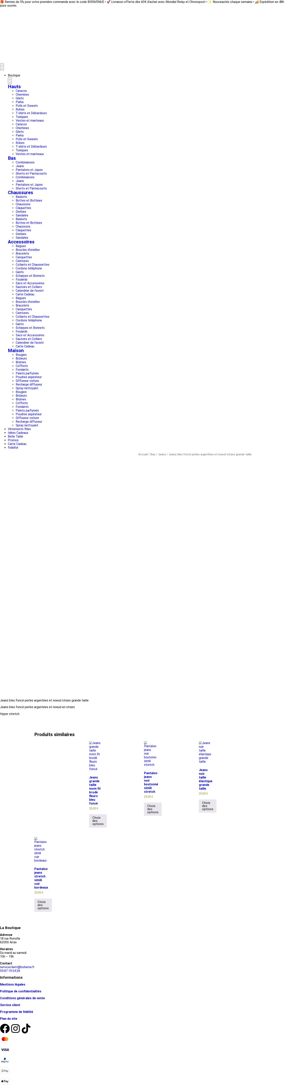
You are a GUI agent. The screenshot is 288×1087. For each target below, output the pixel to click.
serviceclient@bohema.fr (17, 967)
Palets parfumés (27, 373)
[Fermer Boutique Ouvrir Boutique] (10, 80)
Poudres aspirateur (29, 377)
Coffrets (22, 366)
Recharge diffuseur (29, 384)
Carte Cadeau (25, 294)
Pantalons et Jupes (29, 170)
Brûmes (21, 362)
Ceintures (22, 261)
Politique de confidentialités (20, 991)
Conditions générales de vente (22, 998)
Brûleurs (21, 358)
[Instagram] (15, 1028)
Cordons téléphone (29, 268)
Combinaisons (25, 162)
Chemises (22, 94)
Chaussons (23, 204)
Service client (10, 1005)
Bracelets (22, 253)
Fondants (22, 369)
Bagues (21, 246)
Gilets (20, 98)
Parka (20, 102)
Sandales (22, 215)
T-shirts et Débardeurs (31, 113)
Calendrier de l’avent (30, 290)
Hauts (14, 86)
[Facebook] (5, 1028)
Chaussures (20, 192)
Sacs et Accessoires (30, 283)
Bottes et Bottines (29, 200)
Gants (20, 272)
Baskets (21, 197)
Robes (20, 109)
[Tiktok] (26, 1028)
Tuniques (22, 117)
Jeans (20, 166)
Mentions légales (12, 984)
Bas (12, 158)
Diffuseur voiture (27, 381)
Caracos (21, 91)
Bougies (21, 355)
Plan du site (8, 1019)
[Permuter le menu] (2, 66)
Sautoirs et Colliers (29, 287)
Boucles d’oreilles (28, 250)
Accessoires (21, 242)
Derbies (21, 211)
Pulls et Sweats (27, 106)
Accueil (143, 454)
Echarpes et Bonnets (30, 276)
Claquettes (23, 208)
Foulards (21, 279)
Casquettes (24, 257)
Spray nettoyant (27, 388)
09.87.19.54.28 (10, 971)
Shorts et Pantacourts (31, 173)
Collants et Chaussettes (32, 264)
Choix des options (98, 821)
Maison (16, 350)
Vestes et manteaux (30, 120)
